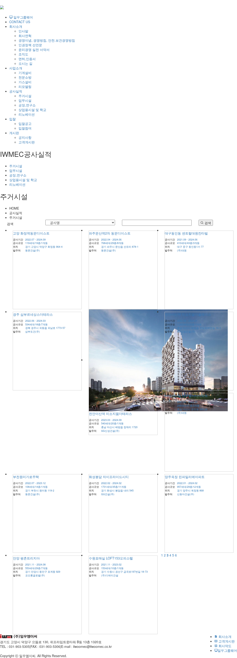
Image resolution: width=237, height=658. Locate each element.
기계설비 (25, 72)
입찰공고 (25, 123)
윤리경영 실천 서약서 (34, 49)
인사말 (23, 31)
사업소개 (15, 68)
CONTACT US (19, 21)
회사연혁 (25, 35)
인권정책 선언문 (30, 45)
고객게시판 (27, 142)
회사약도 (224, 645)
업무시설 (25, 100)
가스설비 (25, 82)
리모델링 (25, 86)
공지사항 (25, 137)
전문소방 (25, 77)
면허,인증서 (27, 58)
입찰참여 (25, 128)
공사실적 (15, 91)
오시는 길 (25, 63)
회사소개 (15, 26)
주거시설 (25, 95)
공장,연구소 (27, 105)
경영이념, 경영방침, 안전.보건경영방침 (47, 40)
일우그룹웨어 (22, 17)
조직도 (23, 54)
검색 (207, 222)
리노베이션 (27, 114)
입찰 (12, 119)
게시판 (14, 132)
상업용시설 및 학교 (32, 109)
